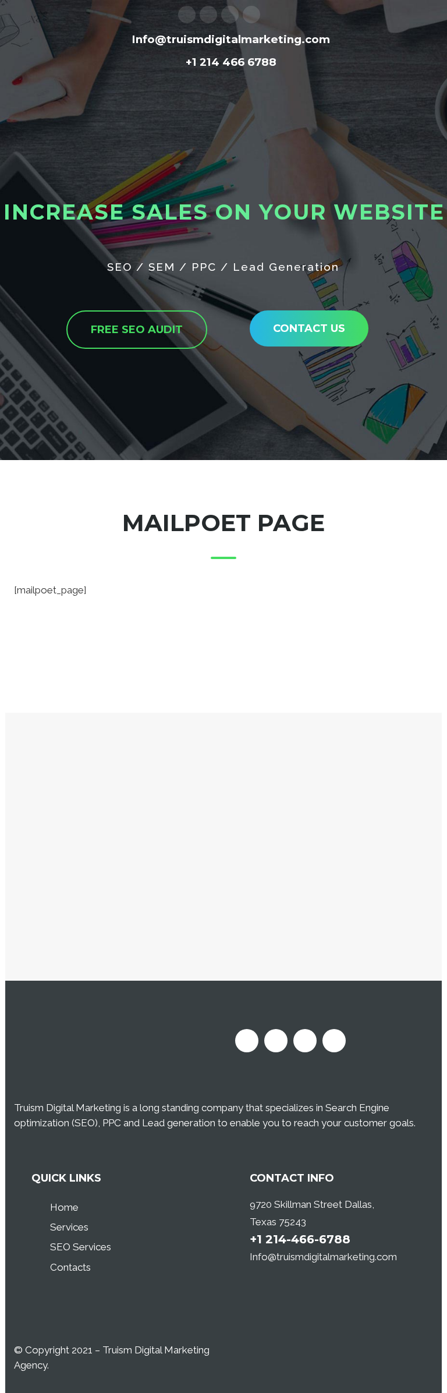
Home (64, 1207)
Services (69, 1227)
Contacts (70, 1267)
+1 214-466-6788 (300, 1239)
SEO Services (80, 1247)
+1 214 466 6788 (231, 62)
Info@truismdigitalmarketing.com (323, 1257)
